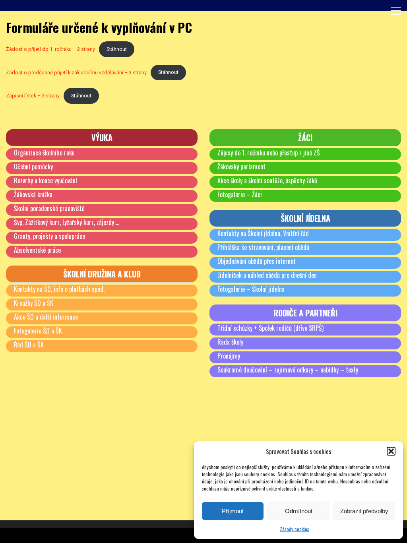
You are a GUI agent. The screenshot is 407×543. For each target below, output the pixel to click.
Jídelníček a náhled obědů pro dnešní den (267, 275)
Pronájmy (228, 356)
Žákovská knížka (33, 194)
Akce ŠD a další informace (46, 317)
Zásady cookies (294, 529)
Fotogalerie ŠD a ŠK (38, 330)
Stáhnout (117, 49)
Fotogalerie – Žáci (239, 194)
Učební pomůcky (33, 166)
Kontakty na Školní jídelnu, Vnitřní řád (263, 233)
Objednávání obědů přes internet (256, 261)
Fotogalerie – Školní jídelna (251, 289)
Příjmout (233, 511)
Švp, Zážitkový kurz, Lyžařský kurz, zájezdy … (66, 222)
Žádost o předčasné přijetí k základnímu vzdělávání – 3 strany (76, 72)
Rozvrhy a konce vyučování (45, 180)
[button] (391, 451)
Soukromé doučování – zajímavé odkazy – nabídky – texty (287, 369)
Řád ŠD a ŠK (29, 344)
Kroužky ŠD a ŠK (33, 303)
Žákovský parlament (241, 166)
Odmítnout (298, 511)
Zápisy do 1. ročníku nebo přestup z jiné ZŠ (268, 152)
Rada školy (230, 342)
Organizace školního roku (44, 152)
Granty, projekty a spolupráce (49, 236)
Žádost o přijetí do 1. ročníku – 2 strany (50, 49)
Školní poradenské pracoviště (49, 208)
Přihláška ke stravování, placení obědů (263, 247)
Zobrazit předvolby (364, 511)
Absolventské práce (37, 250)
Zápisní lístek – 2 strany (33, 96)
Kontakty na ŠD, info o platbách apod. (59, 289)
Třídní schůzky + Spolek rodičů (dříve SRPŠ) (270, 328)
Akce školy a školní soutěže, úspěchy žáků (267, 180)
